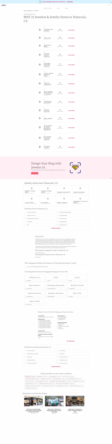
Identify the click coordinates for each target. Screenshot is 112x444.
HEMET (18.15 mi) (46, 379)
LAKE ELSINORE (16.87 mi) (32, 379)
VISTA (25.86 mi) (29, 381)
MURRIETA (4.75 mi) (42, 376)
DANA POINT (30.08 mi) (48, 386)
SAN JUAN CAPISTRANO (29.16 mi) (65, 383)
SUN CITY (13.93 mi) (68, 376)
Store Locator (48, 8)
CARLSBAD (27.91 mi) (78, 381)
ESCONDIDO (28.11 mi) (31, 383)
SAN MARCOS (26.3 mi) (42, 381)
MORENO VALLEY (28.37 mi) (46, 383)
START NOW (34, 173)
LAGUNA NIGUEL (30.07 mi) (32, 386)
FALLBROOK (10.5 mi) (55, 376)
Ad (111, 178)
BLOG (58, 8)
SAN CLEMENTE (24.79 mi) (74, 379)
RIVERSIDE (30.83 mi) (31, 388)
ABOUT (66, 8)
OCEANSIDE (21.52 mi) (59, 379)
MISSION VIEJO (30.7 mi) (76, 386)
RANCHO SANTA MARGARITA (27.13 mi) (60, 381)
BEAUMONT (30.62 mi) (62, 386)
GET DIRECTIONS (70, 341)
